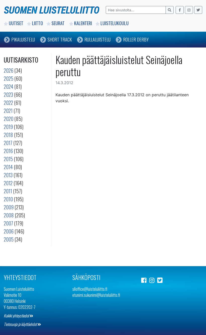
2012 (8, 183)
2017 (8, 143)
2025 (8, 78)
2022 (8, 102)
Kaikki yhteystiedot (17, 316)
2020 (8, 118)
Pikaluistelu (23, 39)
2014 (8, 167)
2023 (8, 94)
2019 (8, 126)
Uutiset (16, 23)
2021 (8, 110)
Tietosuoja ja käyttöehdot (20, 324)
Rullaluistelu (97, 39)
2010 (8, 199)
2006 (9, 231)
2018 (8, 134)
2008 (9, 215)
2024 (8, 86)
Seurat (59, 23)
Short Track (59, 39)
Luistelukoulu (114, 23)
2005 (9, 239)
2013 (8, 175)
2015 (8, 159)
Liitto (37, 23)
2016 (8, 151)
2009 (9, 207)
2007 (8, 223)
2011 (8, 191)
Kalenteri (83, 23)
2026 (8, 70)
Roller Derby (136, 39)
